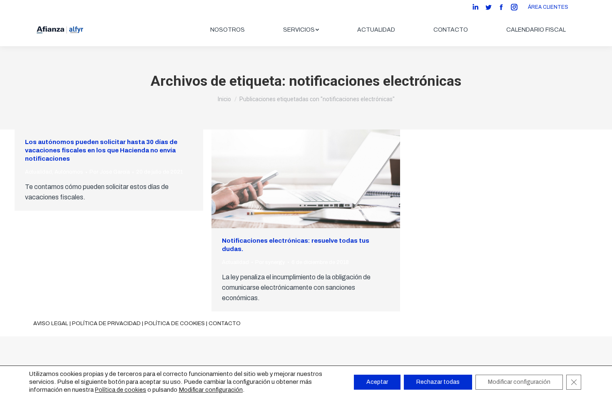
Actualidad (38, 172)
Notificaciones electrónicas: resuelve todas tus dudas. (295, 244)
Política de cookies (174, 323)
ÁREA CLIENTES (548, 7)
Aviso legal (50, 323)
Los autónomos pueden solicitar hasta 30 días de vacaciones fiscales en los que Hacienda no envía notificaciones (101, 150)
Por (110, 172)
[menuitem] (227, 30)
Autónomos (69, 172)
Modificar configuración (211, 389)
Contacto (225, 323)
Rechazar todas (438, 382)
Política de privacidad (106, 323)
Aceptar (377, 382)
